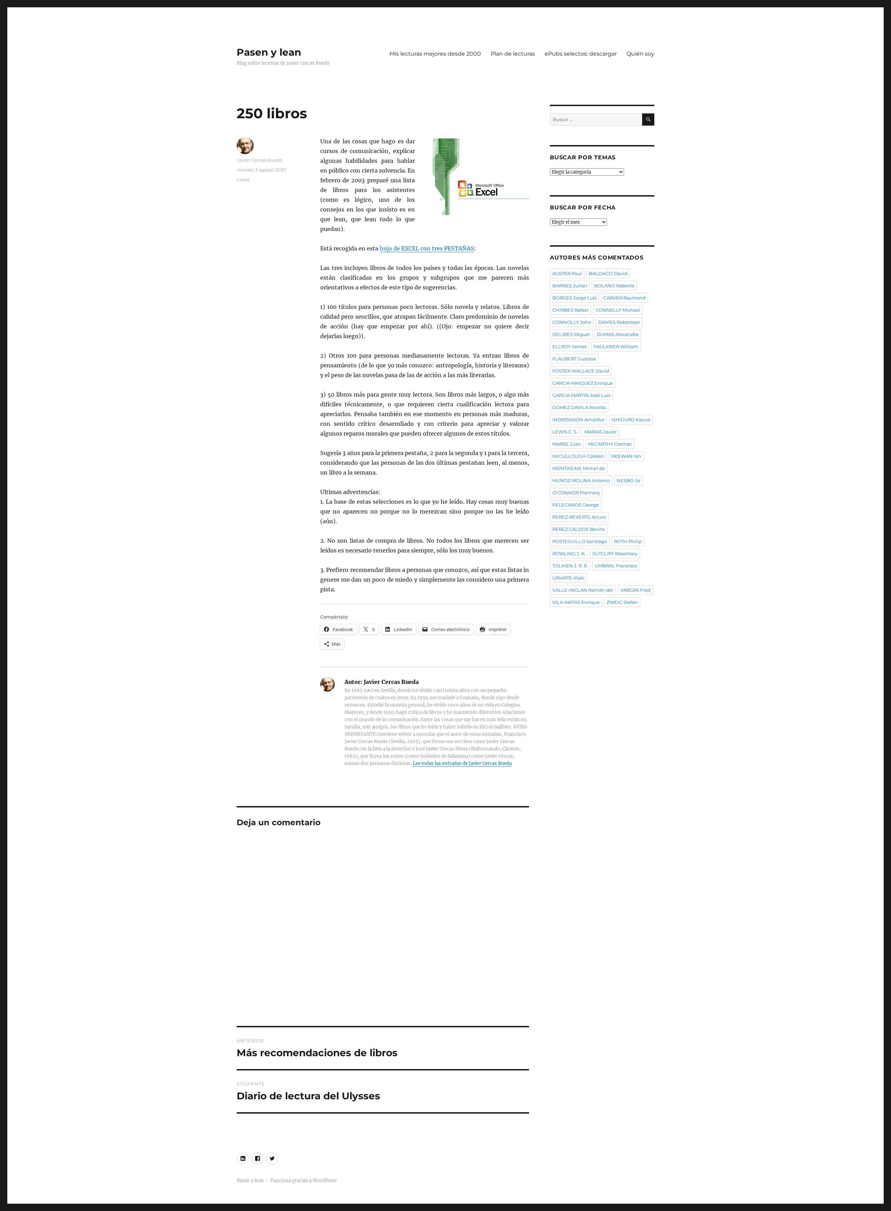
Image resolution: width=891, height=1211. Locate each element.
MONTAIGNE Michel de (578, 468)
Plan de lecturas (513, 53)
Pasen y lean (269, 52)
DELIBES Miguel (571, 334)
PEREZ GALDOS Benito (578, 529)
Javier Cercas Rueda (259, 160)
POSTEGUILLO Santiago (579, 541)
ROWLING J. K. (568, 553)
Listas (243, 179)
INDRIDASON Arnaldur (578, 419)
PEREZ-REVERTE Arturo (579, 517)
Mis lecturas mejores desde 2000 (435, 53)
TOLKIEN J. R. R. (570, 565)
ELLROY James (569, 346)
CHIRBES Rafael (570, 310)
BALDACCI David (608, 273)
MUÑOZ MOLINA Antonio (581, 480)
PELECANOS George (575, 505)
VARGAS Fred (635, 590)
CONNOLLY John (571, 322)
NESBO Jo (628, 480)
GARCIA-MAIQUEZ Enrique (582, 383)
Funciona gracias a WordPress (303, 1181)
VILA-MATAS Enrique (576, 602)
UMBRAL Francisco (616, 565)
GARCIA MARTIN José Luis (581, 395)
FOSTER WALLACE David (580, 371)
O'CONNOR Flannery (576, 492)
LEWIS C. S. (564, 432)
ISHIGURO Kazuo (631, 419)
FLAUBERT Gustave (574, 358)
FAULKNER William (616, 346)
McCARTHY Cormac (610, 444)
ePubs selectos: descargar (581, 53)
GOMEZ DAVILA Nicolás (579, 407)
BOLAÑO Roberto (614, 285)
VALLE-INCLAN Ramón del (582, 590)
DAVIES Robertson (619, 322)
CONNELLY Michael (618, 310)
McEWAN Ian (626, 456)
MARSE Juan (566, 444)
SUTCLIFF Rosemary (615, 553)
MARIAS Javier (600, 432)
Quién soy (640, 53)
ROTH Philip (628, 541)
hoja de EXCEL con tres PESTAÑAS (427, 248)
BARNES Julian (569, 285)
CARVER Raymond (625, 298)
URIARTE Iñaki (568, 578)
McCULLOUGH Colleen (578, 456)
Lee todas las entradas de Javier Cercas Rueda (462, 763)
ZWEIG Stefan (622, 602)
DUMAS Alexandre (618, 334)
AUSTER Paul (567, 273)
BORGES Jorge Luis (574, 298)
